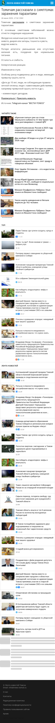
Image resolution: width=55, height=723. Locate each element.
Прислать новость (26, 98)
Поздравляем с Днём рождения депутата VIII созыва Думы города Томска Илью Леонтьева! (34, 562)
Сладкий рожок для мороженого (30, 549)
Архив (5, 713)
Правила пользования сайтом (16, 709)
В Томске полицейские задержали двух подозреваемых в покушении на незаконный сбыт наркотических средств (33, 526)
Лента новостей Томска (13, 718)
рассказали (18, 22)
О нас (5, 692)
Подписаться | (8, 98)
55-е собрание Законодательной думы (32, 278)
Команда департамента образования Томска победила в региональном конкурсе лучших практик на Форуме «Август (34, 423)
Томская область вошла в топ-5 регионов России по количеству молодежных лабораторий (33, 512)
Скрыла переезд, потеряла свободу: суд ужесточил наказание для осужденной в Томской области (33, 498)
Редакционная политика (14, 700)
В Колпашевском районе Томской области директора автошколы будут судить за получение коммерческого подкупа (34, 606)
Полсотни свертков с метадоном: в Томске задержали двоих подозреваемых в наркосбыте (34, 448)
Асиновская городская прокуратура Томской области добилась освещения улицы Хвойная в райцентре (34, 267)
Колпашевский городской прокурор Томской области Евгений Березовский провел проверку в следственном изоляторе (34, 374)
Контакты (7, 696)
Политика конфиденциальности (17, 705)
